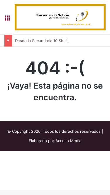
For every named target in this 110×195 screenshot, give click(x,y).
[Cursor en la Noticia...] (60, 17)
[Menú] (7, 19)
